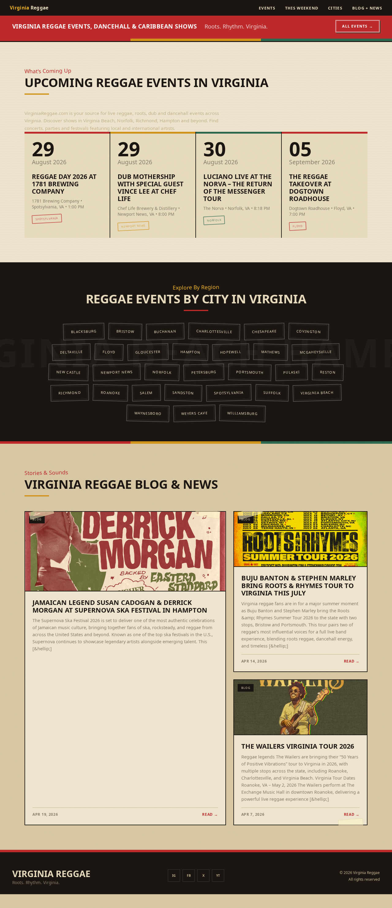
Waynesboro (147, 413)
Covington (308, 331)
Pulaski (291, 372)
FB (189, 875)
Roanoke (110, 392)
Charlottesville (214, 331)
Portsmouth (250, 372)
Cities (335, 8)
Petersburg (204, 372)
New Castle (68, 372)
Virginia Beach (317, 393)
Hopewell (230, 352)
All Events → (357, 26)
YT (218, 875)
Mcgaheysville (316, 352)
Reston (327, 372)
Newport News (116, 372)
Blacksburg (84, 331)
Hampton (190, 352)
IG (174, 875)
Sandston (183, 392)
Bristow (125, 331)
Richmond (69, 392)
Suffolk (272, 392)
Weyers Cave (194, 413)
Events (267, 8)
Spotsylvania (229, 393)
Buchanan (165, 331)
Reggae (29, 8)
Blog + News (367, 8)
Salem (146, 392)
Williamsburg (242, 413)
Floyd (109, 351)
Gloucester (148, 352)
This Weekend (301, 8)
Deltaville (71, 352)
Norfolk (162, 372)
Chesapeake (264, 331)
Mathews (270, 352)
